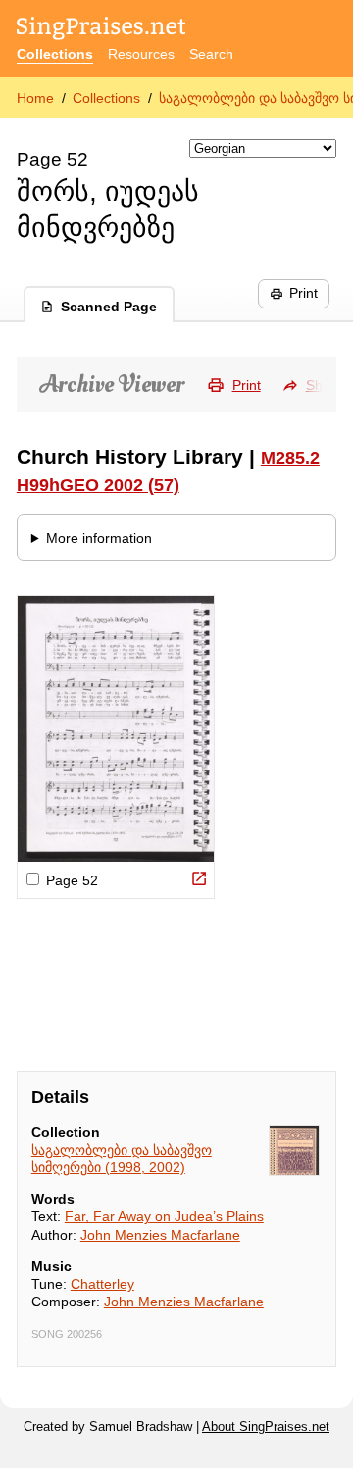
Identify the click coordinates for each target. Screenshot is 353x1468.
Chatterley (102, 1284)
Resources (141, 54)
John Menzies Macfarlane (160, 1235)
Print (303, 293)
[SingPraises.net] (101, 30)
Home (35, 98)
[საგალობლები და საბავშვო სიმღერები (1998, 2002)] (294, 1150)
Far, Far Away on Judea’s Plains (164, 1216)
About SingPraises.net (265, 1427)
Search (211, 54)
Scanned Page (109, 306)
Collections (55, 54)
